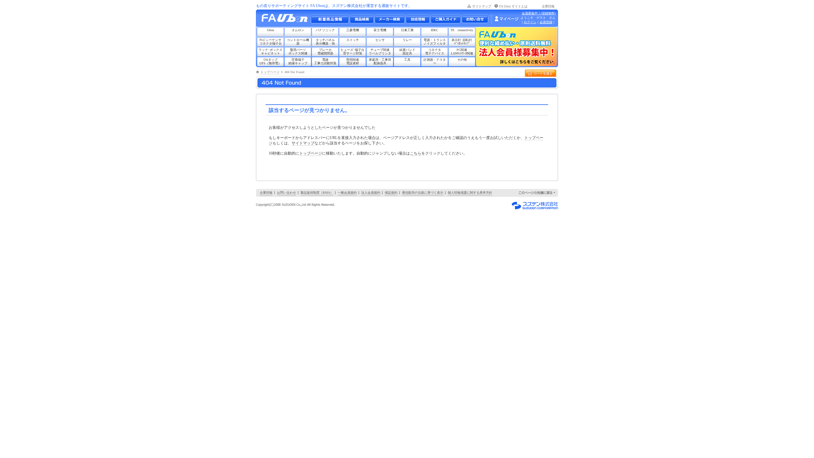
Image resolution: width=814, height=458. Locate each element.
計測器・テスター (435, 61)
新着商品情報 (329, 19)
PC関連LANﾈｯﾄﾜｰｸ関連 (462, 51)
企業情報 (548, 6)
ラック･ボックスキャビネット (270, 51)
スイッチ (352, 40)
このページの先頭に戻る (537, 193)
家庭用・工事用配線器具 (380, 61)
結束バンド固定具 (407, 51)
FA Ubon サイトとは (513, 6)
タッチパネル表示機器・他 (325, 41)
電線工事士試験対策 (325, 61)
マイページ (506, 18)
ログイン (530, 22)
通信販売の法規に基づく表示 (422, 192)
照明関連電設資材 (352, 61)
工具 (407, 59)
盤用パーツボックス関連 (297, 51)
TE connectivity (462, 30)
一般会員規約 (347, 192)
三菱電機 (352, 30)
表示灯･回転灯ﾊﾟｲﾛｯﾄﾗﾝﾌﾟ (462, 41)
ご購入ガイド (445, 19)
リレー (407, 40)
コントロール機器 (298, 41)
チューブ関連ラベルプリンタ (380, 51)
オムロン (298, 30)
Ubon (270, 30)
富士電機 (380, 30)
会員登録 (546, 22)
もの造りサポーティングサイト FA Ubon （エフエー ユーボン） (286, 19)
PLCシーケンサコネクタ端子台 (270, 41)
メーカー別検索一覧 (389, 19)
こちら (415, 153)
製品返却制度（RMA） (316, 192)
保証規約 (391, 192)
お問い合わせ (475, 19)
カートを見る (540, 73)
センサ (380, 40)
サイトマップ (481, 6)
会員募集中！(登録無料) (538, 13)
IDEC (434, 30)
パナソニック (325, 30)
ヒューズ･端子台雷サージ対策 (352, 51)
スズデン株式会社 (535, 205)
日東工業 (407, 30)
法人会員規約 (370, 192)
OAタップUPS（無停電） (270, 61)
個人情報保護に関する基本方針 (470, 192)
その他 (462, 59)
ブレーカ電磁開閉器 (325, 51)
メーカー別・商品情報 (361, 19)
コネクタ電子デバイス (434, 51)
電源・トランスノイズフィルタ (435, 41)
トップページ (269, 72)
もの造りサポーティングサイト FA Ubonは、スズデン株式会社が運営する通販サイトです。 (334, 5)
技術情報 (417, 19)
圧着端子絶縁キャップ (297, 61)
